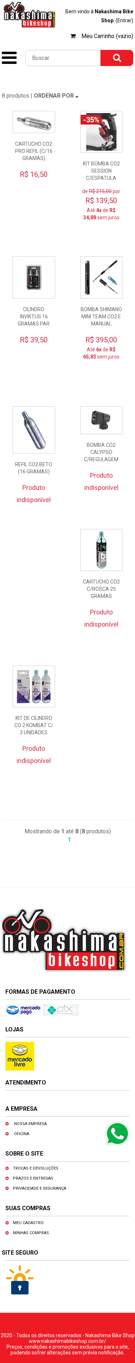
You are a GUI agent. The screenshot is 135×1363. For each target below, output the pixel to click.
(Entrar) (124, 20)
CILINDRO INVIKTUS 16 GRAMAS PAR (34, 316)
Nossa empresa (30, 1123)
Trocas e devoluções (35, 1168)
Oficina (21, 1134)
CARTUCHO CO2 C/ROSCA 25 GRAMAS (101, 589)
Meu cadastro (28, 1223)
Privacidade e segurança (39, 1188)
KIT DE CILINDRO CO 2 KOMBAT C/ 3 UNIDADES (33, 725)
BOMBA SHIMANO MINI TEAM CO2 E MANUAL (101, 316)
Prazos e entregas (33, 1178)
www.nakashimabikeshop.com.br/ (67, 1341)
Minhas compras (31, 1233)
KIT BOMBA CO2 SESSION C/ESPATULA (101, 171)
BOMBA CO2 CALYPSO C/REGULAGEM (101, 452)
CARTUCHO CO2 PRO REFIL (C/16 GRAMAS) (34, 151)
